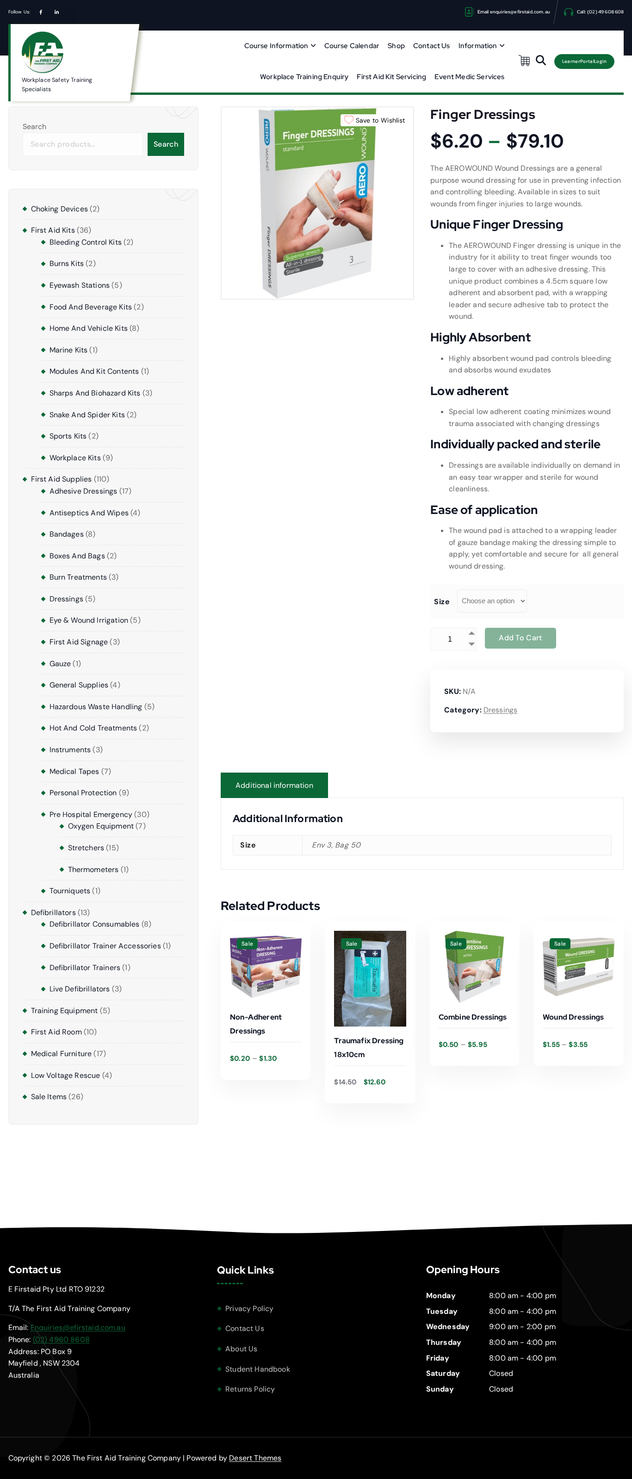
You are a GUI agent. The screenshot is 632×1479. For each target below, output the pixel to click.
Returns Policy (250, 1389)
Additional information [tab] (274, 785)
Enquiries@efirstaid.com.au (78, 1327)
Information (478, 45)
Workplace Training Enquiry (304, 76)
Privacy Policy (249, 1308)
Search (35, 126)
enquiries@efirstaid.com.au (520, 12)
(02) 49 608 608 (605, 12)
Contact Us (431, 45)
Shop (396, 45)
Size (442, 601)
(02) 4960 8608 (61, 1339)
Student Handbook (257, 1369)
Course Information (276, 45)
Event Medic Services (469, 76)
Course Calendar (351, 45)
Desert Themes (255, 1458)
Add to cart (520, 638)
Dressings (500, 710)
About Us (241, 1349)
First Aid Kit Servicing (391, 76)
